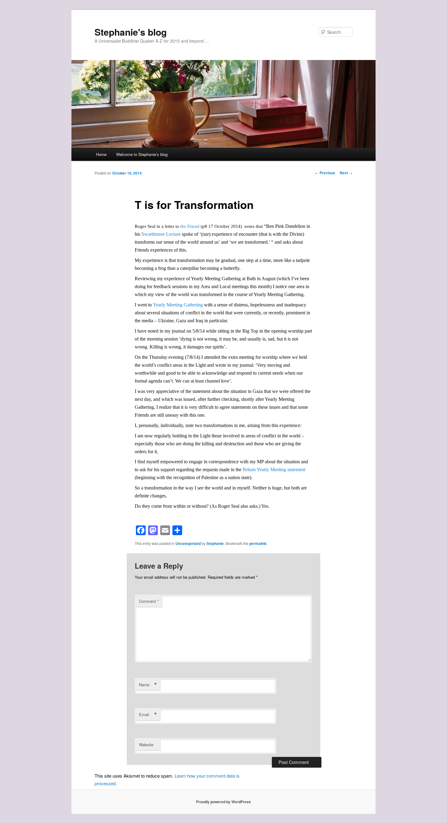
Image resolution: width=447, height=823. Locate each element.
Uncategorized (188, 543)
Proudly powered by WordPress (223, 801)
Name (148, 685)
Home (101, 154)
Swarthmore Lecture (161, 234)
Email (148, 714)
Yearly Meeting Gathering (178, 304)
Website (146, 744)
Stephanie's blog (131, 31)
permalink (258, 543)
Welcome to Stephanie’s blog (142, 154)
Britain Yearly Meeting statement (274, 469)
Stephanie (215, 543)
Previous (325, 172)
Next (346, 172)
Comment (149, 601)
